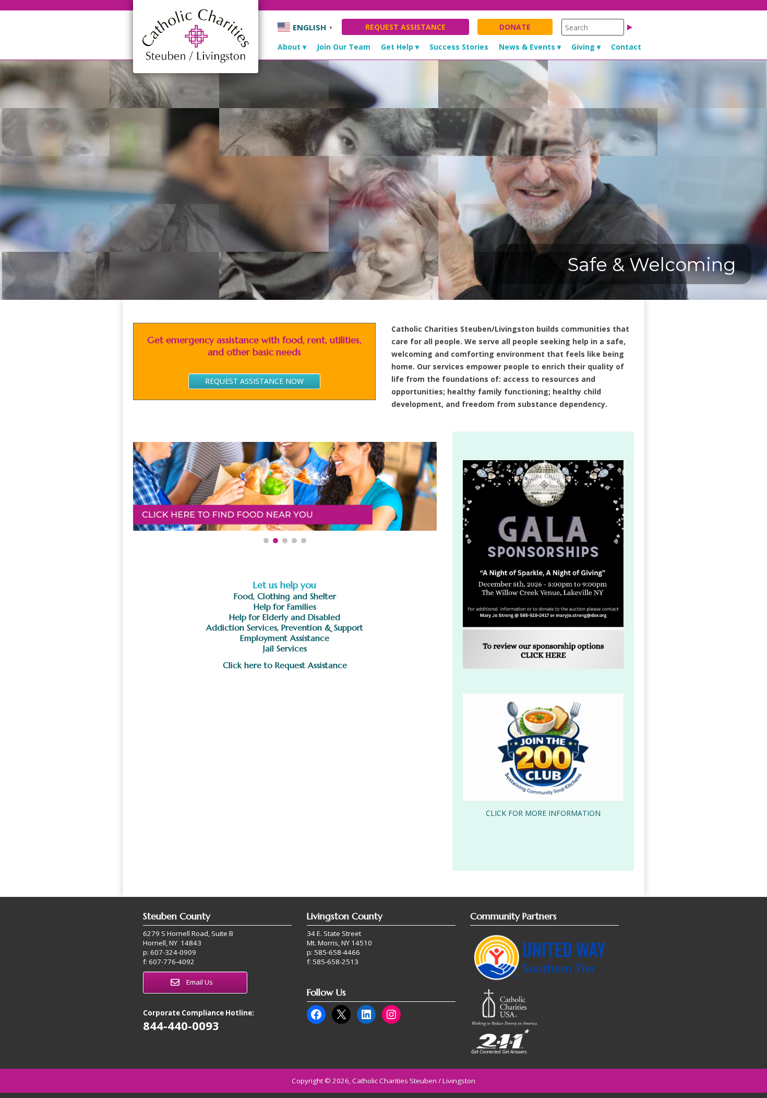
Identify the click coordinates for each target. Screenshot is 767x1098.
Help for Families (285, 606)
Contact (626, 47)
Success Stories (458, 47)
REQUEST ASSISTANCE (405, 27)
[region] (383, 180)
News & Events (527, 47)
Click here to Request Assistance (285, 665)
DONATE (515, 27)
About (289, 47)
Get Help (397, 47)
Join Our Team (343, 47)
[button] (285, 486)
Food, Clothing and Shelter (285, 596)
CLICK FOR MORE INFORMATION (543, 813)
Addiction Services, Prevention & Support (284, 627)
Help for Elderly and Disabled (284, 617)
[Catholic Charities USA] (504, 1023)
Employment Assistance (284, 638)
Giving (583, 47)
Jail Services (285, 648)
